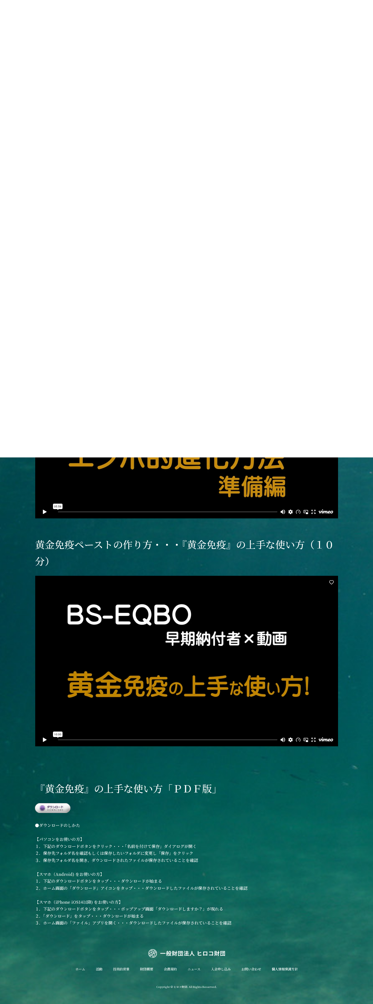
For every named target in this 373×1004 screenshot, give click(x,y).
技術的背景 (121, 969)
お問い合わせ (251, 969)
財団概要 (146, 969)
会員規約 (170, 969)
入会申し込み (221, 969)
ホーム (80, 969)
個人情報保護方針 (285, 969)
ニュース (194, 969)
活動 (99, 969)
